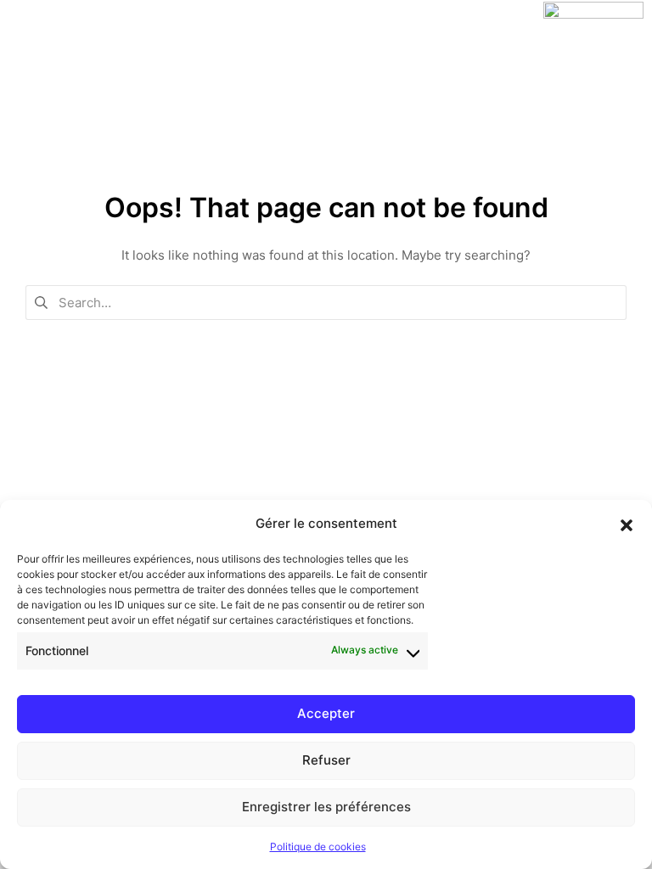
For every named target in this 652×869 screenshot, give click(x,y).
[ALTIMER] (593, 14)
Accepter (326, 713)
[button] (626, 523)
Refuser (326, 760)
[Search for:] (326, 301)
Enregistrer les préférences (326, 807)
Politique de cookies (318, 846)
